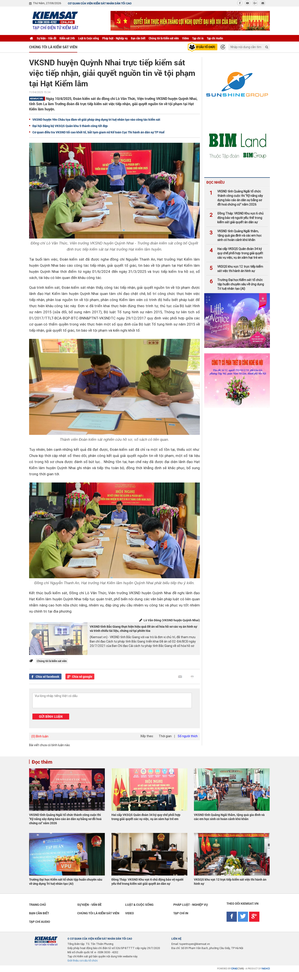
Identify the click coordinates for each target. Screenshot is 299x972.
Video (185, 38)
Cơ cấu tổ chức (205, 47)
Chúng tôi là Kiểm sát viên (164, 38)
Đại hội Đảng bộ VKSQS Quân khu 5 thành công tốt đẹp (70, 126)
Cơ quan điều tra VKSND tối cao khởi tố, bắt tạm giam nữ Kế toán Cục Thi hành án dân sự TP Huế (98, 132)
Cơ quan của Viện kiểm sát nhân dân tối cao (100, 3)
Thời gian (165, 736)
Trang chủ (37, 904)
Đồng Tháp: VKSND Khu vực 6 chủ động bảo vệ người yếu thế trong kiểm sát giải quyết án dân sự (237, 218)
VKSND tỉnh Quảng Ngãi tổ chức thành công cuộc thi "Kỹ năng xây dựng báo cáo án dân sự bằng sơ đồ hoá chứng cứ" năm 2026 (236, 198)
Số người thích (188, 736)
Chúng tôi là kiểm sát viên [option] (53, 47)
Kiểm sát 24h (67, 38)
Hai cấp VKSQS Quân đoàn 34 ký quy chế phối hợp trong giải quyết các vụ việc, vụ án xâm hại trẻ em (236, 253)
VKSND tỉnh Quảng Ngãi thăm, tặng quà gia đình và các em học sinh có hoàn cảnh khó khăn (236, 235)
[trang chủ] (31, 38)
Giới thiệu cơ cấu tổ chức (82, 960)
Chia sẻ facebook (47, 676)
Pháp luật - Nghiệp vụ (115, 38)
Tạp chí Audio (215, 38)
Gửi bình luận (51, 716)
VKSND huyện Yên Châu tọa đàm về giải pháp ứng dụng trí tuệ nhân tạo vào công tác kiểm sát (96, 119)
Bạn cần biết (138, 38)
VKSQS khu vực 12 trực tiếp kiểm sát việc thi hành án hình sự (236, 269)
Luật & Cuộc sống (88, 38)
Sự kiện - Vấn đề (46, 38)
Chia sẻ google (82, 676)
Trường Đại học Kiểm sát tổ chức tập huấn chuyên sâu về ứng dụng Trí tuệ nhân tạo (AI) (237, 284)
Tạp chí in (198, 38)
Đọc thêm (42, 761)
